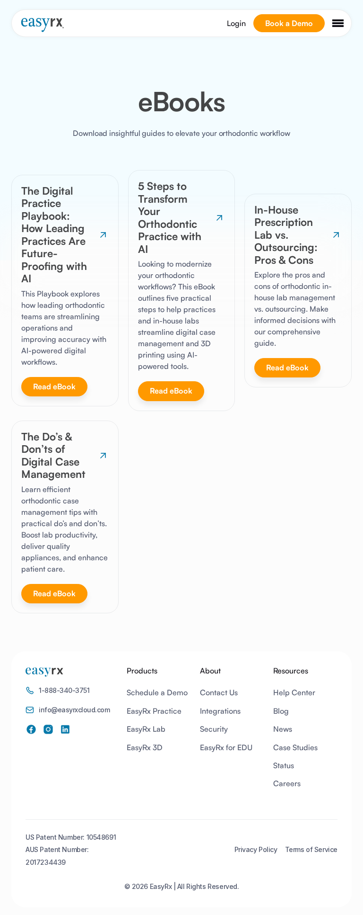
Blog (281, 711)
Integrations (220, 711)
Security (214, 729)
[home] (42, 25)
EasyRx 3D (145, 747)
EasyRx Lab (146, 729)
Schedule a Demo (157, 692)
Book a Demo (289, 23)
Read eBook (54, 386)
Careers (287, 783)
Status (283, 765)
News (282, 729)
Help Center (294, 692)
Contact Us (219, 692)
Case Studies (295, 747)
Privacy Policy (255, 849)
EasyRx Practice (154, 711)
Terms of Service (311, 849)
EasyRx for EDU (226, 747)
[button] (338, 23)
